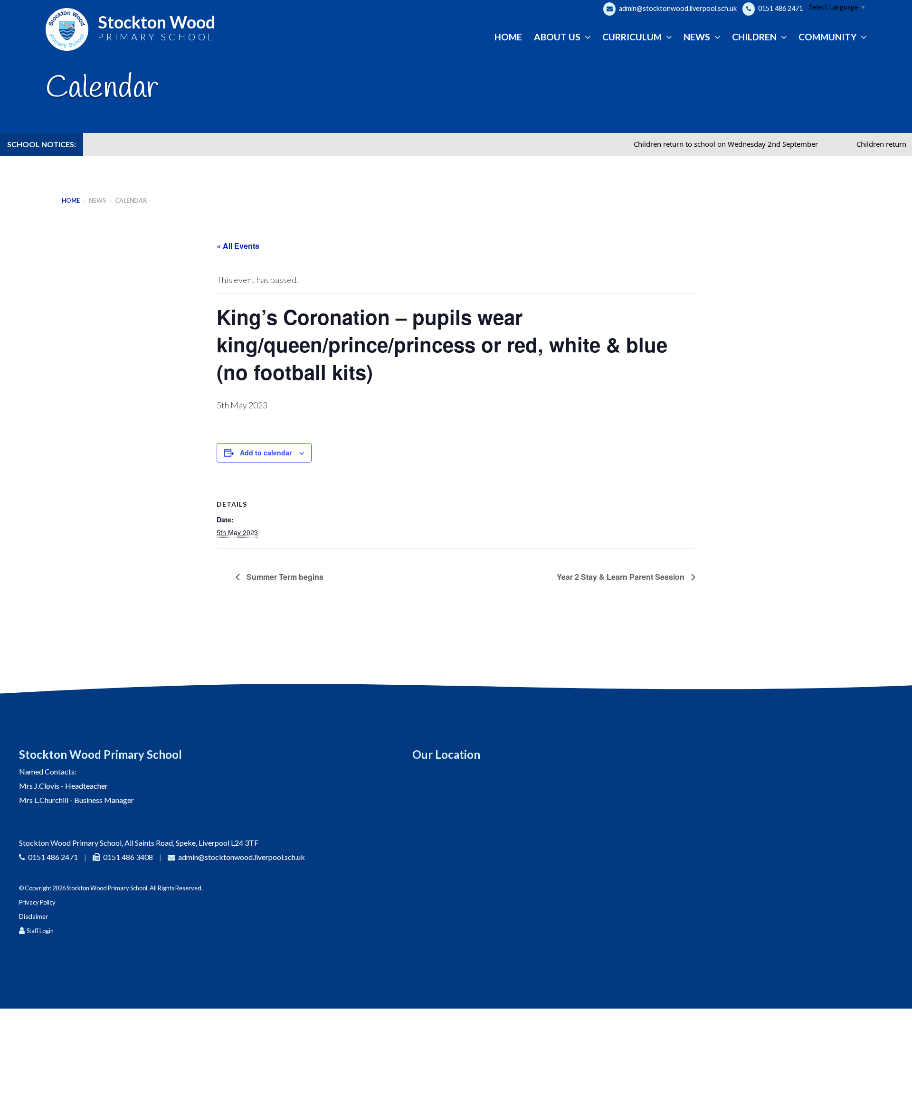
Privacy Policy (37, 902)
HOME (71, 200)
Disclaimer (33, 916)
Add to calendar (266, 452)
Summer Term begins (284, 576)
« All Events (238, 245)
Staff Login (40, 931)
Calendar (131, 200)
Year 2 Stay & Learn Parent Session (621, 576)
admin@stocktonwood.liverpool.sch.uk (677, 8)
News (97, 200)
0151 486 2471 (780, 8)
